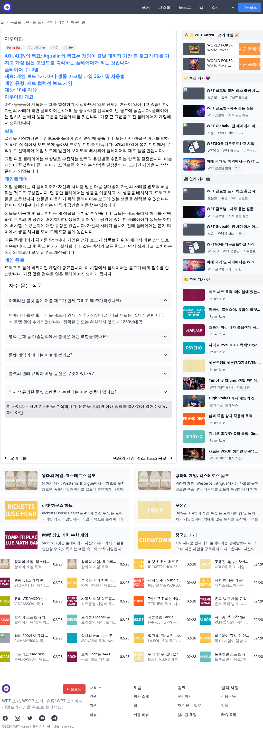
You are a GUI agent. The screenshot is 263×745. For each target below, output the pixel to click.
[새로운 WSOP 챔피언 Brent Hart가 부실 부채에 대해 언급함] (194, 454)
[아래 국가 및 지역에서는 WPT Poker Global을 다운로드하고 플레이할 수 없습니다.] (194, 164)
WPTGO (213, 151)
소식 (216, 7)
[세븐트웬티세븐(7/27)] (194, 366)
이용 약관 (229, 696)
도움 (211, 133)
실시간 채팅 (186, 714)
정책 (224, 705)
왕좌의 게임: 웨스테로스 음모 (139, 458)
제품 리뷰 (141, 714)
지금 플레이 (249, 49)
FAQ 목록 (228, 714)
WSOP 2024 (218, 458)
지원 (93, 705)
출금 (224, 98)
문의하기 (184, 696)
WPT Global (226, 133)
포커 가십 (216, 405)
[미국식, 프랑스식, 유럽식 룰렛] (194, 312)
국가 (242, 133)
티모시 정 (243, 387)
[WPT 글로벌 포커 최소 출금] (194, 93)
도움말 (212, 98)
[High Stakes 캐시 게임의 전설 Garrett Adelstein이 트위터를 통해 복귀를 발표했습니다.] (194, 401)
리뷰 (93, 714)
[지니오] (194, 436)
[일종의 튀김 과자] (194, 330)
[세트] (194, 295)
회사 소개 (141, 696)
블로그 (185, 7)
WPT (213, 387)
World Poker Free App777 (218, 53)
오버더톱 (18, 458)
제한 (238, 168)
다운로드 (249, 7)
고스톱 (164, 7)
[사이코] (194, 348)
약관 (93, 696)
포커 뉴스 (231, 405)
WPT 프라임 (226, 387)
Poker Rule (217, 299)
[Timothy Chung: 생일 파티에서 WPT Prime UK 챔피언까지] (194, 383)
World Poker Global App (220, 45)
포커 (146, 7)
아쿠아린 (78, 22)
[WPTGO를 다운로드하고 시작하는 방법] (194, 146)
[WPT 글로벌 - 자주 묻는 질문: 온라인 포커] (194, 111)
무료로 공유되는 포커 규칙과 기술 (37, 22)
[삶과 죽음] (194, 419)
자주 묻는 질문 (238, 115)
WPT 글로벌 (239, 98)
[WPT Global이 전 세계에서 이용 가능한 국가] (194, 129)
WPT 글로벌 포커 (219, 168)
